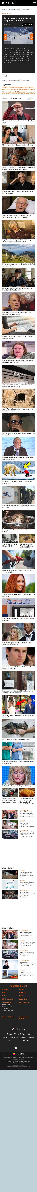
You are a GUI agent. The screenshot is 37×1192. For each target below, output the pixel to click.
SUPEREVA (21, 1059)
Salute (21, 996)
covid (5, 76)
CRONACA (8, 13)
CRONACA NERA (24, 810)
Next (31, 37)
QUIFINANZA (30, 1057)
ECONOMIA (23, 880)
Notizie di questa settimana (7, 1007)
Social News (23, 999)
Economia (22, 992)
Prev (5, 37)
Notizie (20, 1029)
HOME (3, 13)
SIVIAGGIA (24, 1057)
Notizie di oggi (7, 1002)
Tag (9, 1040)
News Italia (26, 1040)
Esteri (4, 992)
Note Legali (15, 1061)
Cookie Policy (27, 1061)
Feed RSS (5, 1037)
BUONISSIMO (16, 1059)
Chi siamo (9, 1061)
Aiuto (24, 1062)
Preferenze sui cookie (16, 1062)
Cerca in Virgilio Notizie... (17, 1034)
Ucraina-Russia (24, 1002)
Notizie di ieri (6, 1004)
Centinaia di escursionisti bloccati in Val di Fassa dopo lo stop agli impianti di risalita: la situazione (18, 88)
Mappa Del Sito (14, 1037)
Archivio (31, 1037)
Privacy (21, 1061)
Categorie (23, 1037)
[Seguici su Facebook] (15, 1048)
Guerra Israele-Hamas (24, 1017)
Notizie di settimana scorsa (8, 1011)
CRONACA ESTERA (24, 960)
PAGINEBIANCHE (8, 1057)
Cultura (4, 996)
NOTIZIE (11, 3)
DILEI (20, 1057)
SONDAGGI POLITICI (25, 890)
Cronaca (5, 989)
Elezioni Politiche (8, 1017)
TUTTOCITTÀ (15, 1057)
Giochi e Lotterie (7, 999)
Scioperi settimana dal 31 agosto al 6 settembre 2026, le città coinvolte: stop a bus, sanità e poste (18, 93)
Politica (21, 989)
